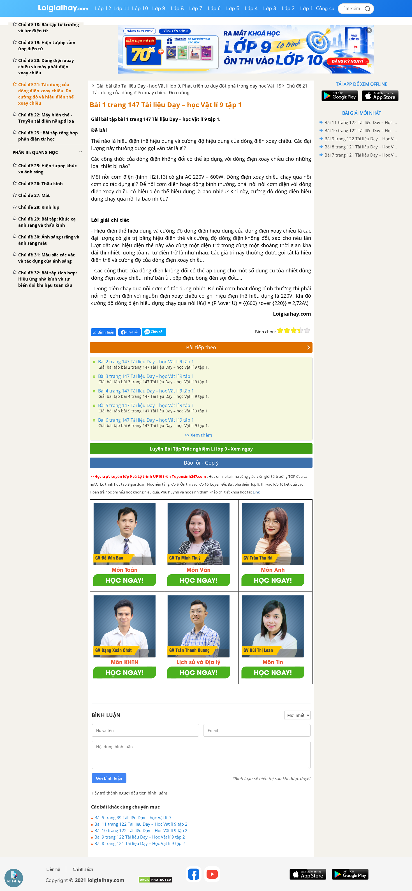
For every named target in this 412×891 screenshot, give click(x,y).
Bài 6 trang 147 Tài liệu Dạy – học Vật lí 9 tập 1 (145, 420)
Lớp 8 (177, 8)
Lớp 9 (158, 8)
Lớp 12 (103, 8)
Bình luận (106, 332)
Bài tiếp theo (201, 347)
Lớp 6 (214, 8)
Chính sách (83, 869)
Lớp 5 (232, 8)
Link (256, 492)
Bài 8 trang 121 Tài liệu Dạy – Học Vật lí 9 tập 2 (139, 843)
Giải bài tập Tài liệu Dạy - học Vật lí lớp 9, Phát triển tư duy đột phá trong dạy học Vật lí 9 (188, 86)
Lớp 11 (122, 8)
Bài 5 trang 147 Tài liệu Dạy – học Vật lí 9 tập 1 (145, 405)
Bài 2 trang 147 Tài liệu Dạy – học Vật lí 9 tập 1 (145, 362)
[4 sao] (300, 330)
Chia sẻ (132, 332)
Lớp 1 (306, 8)
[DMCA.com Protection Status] (155, 881)
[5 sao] (307, 330)
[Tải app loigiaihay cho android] (339, 95)
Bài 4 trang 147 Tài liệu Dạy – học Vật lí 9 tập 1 (145, 391)
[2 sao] (287, 330)
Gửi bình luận (109, 778)
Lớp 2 (288, 8)
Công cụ (325, 8)
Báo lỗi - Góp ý (201, 462)
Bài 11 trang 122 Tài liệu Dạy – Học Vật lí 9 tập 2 (141, 824)
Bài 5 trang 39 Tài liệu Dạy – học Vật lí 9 (132, 817)
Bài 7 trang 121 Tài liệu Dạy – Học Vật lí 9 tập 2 (361, 155)
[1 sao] (280, 330)
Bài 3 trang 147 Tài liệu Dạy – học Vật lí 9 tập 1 (145, 376)
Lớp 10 (140, 8)
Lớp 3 (269, 8)
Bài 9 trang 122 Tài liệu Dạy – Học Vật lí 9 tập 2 (139, 837)
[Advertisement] (362, 248)
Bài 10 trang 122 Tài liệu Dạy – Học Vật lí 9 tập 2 (141, 830)
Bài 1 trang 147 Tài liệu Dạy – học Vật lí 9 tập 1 (166, 104)
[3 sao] (293, 330)
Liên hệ (53, 869)
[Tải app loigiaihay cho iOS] (379, 95)
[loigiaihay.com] (63, 10)
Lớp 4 (251, 8)
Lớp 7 (195, 8)
